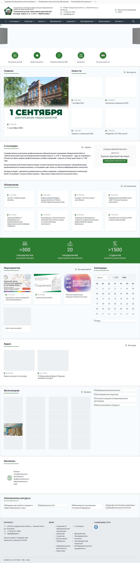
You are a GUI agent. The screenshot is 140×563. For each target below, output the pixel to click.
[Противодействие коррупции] (115, 394)
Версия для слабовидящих (127, 10)
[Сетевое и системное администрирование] (81, 403)
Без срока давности (103, 62)
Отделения (60, 534)
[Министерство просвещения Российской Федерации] (87, 506)
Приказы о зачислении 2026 (82, 134)
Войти (120, 12)
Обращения (60, 541)
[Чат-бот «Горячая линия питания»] (19, 199)
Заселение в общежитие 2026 (116, 103)
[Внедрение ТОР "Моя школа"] (120, 117)
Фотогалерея (11, 390)
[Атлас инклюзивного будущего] (115, 405)
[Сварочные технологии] (13, 429)
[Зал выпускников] (35, 403)
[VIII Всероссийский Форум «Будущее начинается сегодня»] (77, 283)
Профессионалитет (36, 62)
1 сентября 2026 (15, 128)
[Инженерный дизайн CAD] (35, 416)
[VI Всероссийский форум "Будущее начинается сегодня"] (53, 360)
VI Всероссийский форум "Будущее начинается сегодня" (51, 377)
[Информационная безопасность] (115, 390)
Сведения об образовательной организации (63, 528)
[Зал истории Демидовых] (58, 429)
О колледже (11, 146)
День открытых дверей (13, 328)
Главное (8, 70)
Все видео (132, 345)
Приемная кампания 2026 (59, 62)
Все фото (87, 392)
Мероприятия (12, 268)
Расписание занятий (15, 62)
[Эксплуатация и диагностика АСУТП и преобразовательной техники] (13, 416)
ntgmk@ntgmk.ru (69, 14)
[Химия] (13, 403)
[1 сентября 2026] (36, 98)
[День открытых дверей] (17, 317)
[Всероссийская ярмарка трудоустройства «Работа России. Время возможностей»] (53, 199)
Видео (7, 343)
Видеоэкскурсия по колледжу (15, 376)
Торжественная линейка (44, 298)
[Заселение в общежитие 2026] (120, 87)
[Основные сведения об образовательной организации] (115, 399)
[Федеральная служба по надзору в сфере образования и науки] (19, 506)
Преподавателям (80, 536)
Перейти (87, 147)
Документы (81, 62)
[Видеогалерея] (19, 360)
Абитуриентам (79, 534)
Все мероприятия (84, 269)
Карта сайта (60, 551)
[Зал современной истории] (81, 416)
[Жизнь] (58, 403)
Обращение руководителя (115, 161)
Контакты (78, 539)
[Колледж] (58, 416)
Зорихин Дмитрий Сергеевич (115, 156)
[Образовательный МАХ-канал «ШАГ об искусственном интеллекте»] (120, 199)
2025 (116, 277)
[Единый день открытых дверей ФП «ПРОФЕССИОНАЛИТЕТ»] (17, 283)
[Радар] (115, 321)
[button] (135, 36)
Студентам (60, 536)
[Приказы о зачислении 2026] (87, 117)
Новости (76, 70)
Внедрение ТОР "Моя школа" (116, 134)
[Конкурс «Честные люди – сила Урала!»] (87, 199)
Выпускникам (61, 539)
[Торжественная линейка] (47, 283)
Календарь (100, 268)
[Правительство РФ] (53, 505)
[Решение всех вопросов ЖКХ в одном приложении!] (120, 221)
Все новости (131, 72)
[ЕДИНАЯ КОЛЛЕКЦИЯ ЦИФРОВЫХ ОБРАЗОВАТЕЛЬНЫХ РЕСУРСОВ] (121, 506)
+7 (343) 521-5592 (69, 12)
